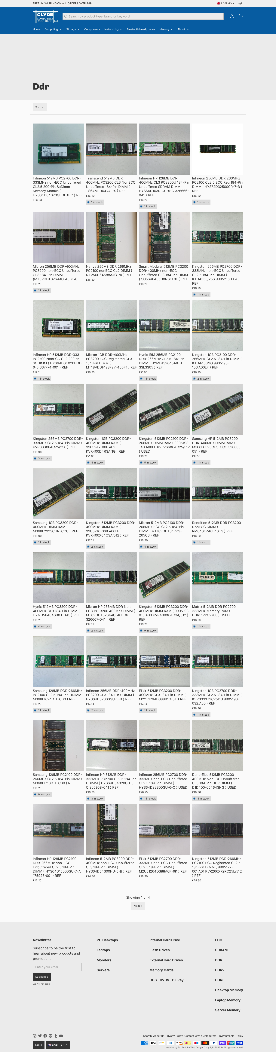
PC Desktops (107, 940)
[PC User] (45, 16)
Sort (38, 107)
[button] (111, 170)
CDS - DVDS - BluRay (166, 980)
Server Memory (228, 1010)
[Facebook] (45, 1036)
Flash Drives (159, 950)
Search (147, 1035)
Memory (164, 29)
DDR (218, 960)
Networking (111, 29)
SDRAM (221, 950)
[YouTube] (61, 1036)
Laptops (103, 950)
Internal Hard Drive (164, 940)
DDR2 (219, 970)
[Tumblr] (56, 1036)
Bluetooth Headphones (141, 29)
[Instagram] (35, 1036)
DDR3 (220, 980)
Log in (240, 3)
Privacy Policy (174, 1035)
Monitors (104, 960)
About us (183, 29)
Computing (51, 29)
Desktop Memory (229, 990)
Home (36, 29)
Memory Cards (161, 970)
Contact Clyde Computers (200, 1035)
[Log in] (230, 16)
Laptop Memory (228, 1000)
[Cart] (239, 16)
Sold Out (58, 169)
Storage (71, 29)
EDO (218, 940)
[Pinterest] (50, 1036)
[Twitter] (40, 1036)
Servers (103, 970)
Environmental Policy (230, 1035)
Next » (138, 905)
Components (92, 29)
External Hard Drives (166, 960)
